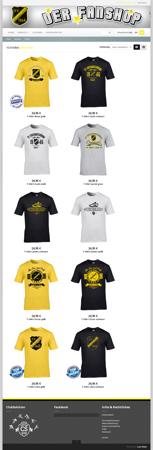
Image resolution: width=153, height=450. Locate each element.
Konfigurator (54, 32)
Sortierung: (105, 47)
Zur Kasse (142, 3)
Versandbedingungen (111, 421)
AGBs (104, 429)
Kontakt (105, 438)
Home (11, 32)
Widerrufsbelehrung (110, 423)
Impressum (106, 432)
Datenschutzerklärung (111, 426)
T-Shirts (27, 39)
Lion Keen (142, 447)
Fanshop (22, 32)
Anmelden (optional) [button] (125, 3)
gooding (37, 32)
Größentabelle (108, 415)
